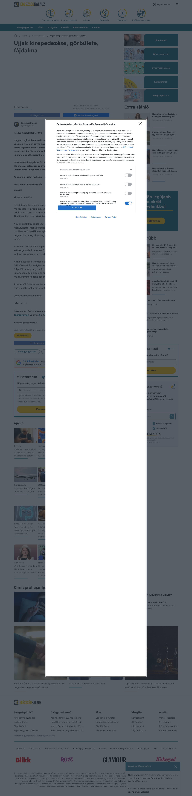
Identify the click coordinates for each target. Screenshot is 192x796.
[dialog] (96, 398)
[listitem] (96, 169)
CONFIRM (77, 208)
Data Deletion (81, 217)
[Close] (141, 124)
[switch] (128, 175)
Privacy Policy (111, 217)
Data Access (96, 217)
